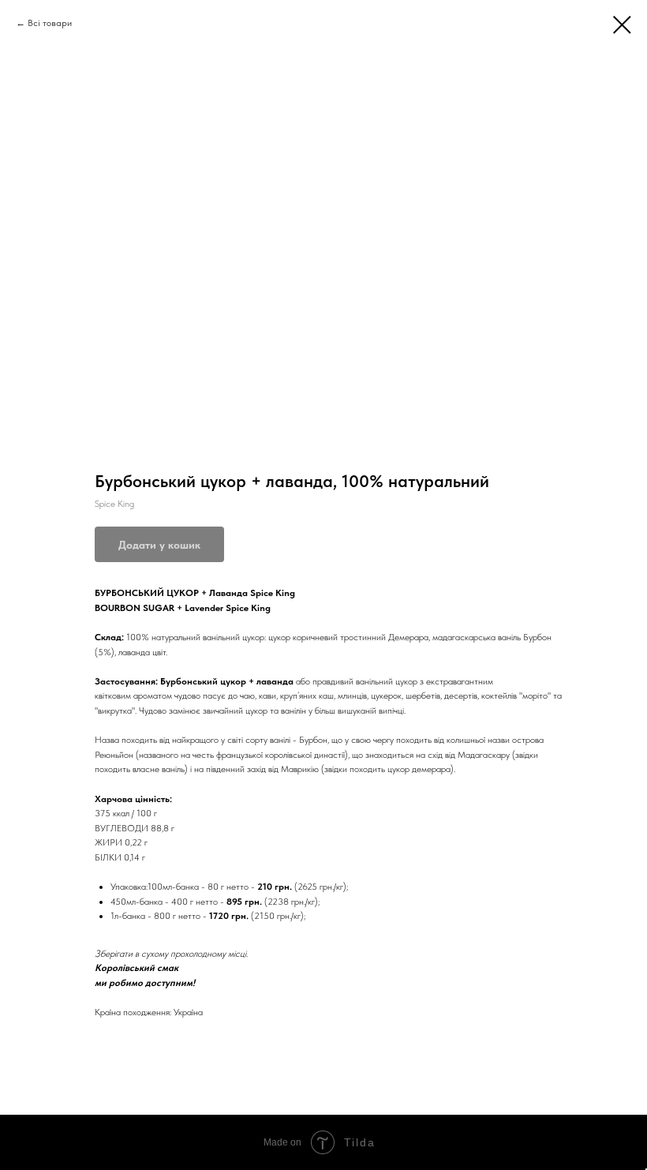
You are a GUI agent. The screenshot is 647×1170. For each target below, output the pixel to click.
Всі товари (50, 22)
